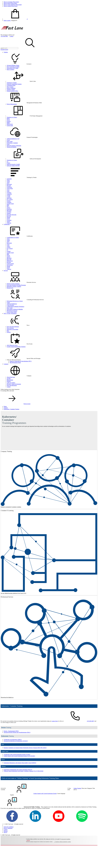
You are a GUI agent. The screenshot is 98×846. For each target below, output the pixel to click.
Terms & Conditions (8, 826)
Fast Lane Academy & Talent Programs (16, 285)
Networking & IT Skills (12, 68)
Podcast (8, 332)
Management (10, 380)
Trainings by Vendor (12, 82)
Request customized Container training (11, 507)
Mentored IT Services (12, 310)
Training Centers (11, 89)
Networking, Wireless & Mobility (15, 309)
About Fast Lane (11, 377)
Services (6, 270)
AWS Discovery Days (12, 345)
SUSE (8, 218)
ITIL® (8, 120)
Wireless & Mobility (11, 147)
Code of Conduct (11, 382)
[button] (14, 20)
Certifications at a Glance (13, 237)
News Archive (10, 328)
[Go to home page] (12, 33)
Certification (7, 224)
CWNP (8, 195)
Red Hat (9, 216)
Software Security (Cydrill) (13, 164)
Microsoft (9, 210)
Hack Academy (10, 69)
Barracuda (9, 184)
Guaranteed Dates (11, 85)
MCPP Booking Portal (15, 362)
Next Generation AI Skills (13, 66)
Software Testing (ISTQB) (13, 165)
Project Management (12, 104)
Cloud (8, 140)
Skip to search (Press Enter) (10, 3)
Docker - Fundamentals (11, 731)
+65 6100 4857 (4, 36)
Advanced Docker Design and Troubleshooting (17, 732)
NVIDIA (9, 212)
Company (6, 364)
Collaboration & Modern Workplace (15, 306)
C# (7, 161)
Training (6, 52)
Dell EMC (9, 198)
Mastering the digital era (7, 697)
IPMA (8, 118)
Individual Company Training (14, 286)
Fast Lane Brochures (12, 385)
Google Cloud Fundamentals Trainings (16, 346)
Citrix (8, 191)
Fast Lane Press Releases (13, 326)
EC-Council (10, 199)
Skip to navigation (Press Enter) (11, 2)
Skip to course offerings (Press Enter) (13, 4)
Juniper (8, 207)
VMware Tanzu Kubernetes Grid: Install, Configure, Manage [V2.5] (23, 771)
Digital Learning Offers (12, 91)
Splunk (8, 217)
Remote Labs (10, 288)
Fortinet (8, 201)
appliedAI (9, 178)
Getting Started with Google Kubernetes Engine (19, 756)
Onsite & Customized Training (14, 84)
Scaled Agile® (10, 263)
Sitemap (6, 831)
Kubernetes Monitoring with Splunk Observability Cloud (20, 762)
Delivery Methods (11, 88)
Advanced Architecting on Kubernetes (16, 741)
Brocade (9, 185)
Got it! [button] (28, 840)
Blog (8, 330)
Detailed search (4, 49)
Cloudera (9, 192)
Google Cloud (10, 203)
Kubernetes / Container (12, 142)
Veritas (8, 221)
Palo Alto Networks (11, 214)
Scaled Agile (10, 125)
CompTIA (9, 194)
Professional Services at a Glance (15, 301)
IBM (8, 205)
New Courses (10, 86)
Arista (8, 180)
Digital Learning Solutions (13, 283)
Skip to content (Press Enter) (10, 6)
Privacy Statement (8, 828)
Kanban (9, 121)
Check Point (10, 188)
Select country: (7, 20)
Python (8, 163)
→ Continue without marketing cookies (62, 841)
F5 (7, 250)
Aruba (8, 181)
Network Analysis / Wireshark (14, 145)
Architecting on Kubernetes (13, 739)
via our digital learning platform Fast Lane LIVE (13, 593)
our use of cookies (65, 839)
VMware (9, 223)
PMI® (8, 122)
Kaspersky (9, 209)
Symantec (9, 220)
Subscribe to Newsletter (12, 329)
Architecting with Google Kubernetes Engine (17, 754)
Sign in (5, 832)
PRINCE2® (10, 124)
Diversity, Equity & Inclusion (14, 384)
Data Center (10, 141)
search (2, 48)
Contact (11, 36)
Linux (8, 144)
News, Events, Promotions (10, 313)
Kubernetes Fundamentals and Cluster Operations (18, 769)
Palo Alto (9, 259)
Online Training (77, 788)
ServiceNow (10, 265)
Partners (9, 381)
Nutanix (9, 213)
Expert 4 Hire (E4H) (12, 312)
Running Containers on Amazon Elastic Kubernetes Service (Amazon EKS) (25, 747)
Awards (8, 378)
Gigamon (9, 202)
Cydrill (8, 196)
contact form (55, 721)
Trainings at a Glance (12, 117)
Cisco (8, 190)
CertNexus (9, 187)
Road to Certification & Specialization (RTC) (21, 361)
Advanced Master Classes (13, 65)
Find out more (27, 403)
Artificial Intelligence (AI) (13, 138)
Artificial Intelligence (12, 303)
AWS (8, 183)
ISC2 (8, 206)
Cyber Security (10, 305)
